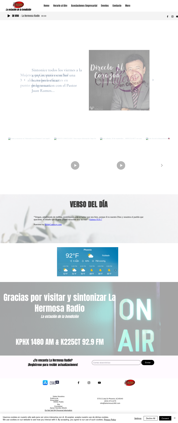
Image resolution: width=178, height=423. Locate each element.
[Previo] (24, 80)
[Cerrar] (174, 418)
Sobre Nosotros (59, 396)
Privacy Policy (110, 419)
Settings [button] (137, 418)
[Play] (9, 15)
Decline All (150, 418)
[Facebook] (167, 16)
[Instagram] (172, 16)
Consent (165, 418)
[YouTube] (99, 382)
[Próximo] (153, 80)
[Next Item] (161, 165)
